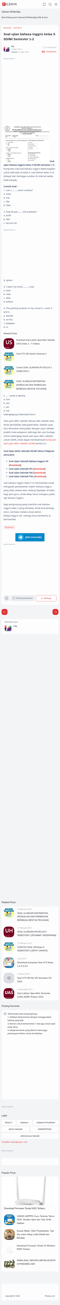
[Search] (50, 4)
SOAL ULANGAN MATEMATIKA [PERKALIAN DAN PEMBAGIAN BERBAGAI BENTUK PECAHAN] (31, 385)
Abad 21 (8, 1122)
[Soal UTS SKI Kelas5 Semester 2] (9, 361)
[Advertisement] (30, 90)
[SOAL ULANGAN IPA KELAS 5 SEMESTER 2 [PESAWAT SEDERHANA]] (9, 936)
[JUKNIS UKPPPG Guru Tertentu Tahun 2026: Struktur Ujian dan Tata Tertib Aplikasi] (9, 1224)
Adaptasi (24, 1122)
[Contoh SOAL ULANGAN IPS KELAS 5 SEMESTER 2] (9, 375)
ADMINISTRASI (44, 1129)
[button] (49, 51)
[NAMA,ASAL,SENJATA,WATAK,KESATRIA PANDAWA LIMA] (9, 1268)
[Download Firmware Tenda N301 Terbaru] (30, 1204)
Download (15, 465)
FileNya (10, 4)
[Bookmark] (6, 599)
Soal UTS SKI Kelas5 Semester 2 (31, 354)
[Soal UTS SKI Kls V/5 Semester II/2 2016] (9, 982)
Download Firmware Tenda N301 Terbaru (24, 1208)
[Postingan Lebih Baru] (55, 612)
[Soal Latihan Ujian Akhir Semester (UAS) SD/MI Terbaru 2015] (9, 998)
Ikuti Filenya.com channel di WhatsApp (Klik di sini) (25, 17)
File (15, 626)
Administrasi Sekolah (30, 1135)
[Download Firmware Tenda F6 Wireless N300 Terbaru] (9, 1253)
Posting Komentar (24, 598)
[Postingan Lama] (5, 612)
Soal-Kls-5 (10, 527)
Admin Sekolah (15, 1129)
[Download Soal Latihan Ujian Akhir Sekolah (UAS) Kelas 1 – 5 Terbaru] (9, 348)
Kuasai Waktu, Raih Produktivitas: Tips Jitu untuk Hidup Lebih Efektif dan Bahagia (35, 1234)
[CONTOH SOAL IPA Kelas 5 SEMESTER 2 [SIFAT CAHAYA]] (9, 952)
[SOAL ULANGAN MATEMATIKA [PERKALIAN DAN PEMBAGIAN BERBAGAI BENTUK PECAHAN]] (9, 389)
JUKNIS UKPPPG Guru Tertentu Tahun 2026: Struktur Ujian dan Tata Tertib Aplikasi (35, 1219)
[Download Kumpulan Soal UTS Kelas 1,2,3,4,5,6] (9, 967)
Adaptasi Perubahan (45, 1122)
